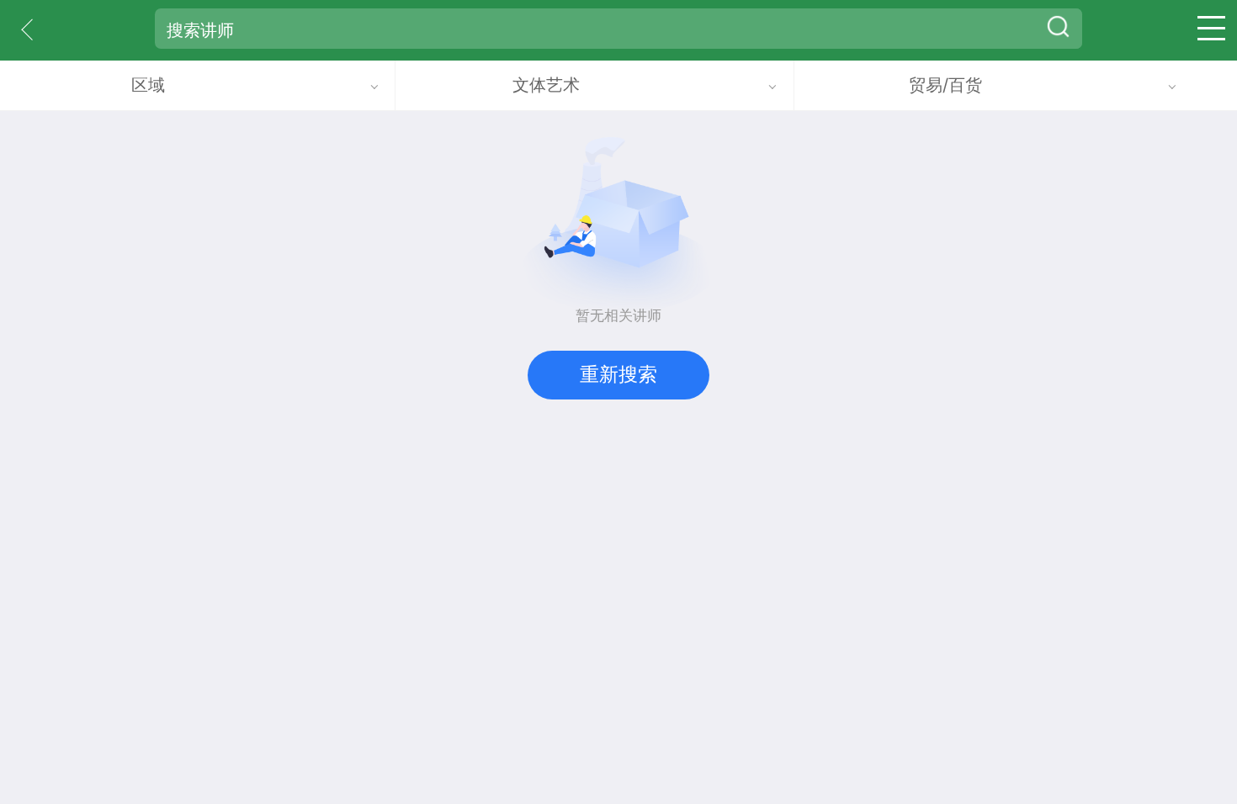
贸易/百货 (945, 84)
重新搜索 (618, 374)
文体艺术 (546, 84)
